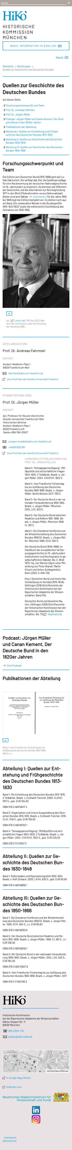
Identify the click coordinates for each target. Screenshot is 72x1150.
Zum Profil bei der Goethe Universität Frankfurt (32, 379)
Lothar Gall (19, 320)
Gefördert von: (14, 1086)
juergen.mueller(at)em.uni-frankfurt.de (29, 441)
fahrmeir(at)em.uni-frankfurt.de (25, 373)
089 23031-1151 (16, 1030)
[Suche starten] (68, 3)
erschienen (39, 196)
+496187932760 (16, 447)
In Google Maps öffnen (18, 1077)
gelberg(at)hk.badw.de (20, 1036)
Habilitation (54, 614)
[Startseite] (14, 19)
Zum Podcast (14, 665)
